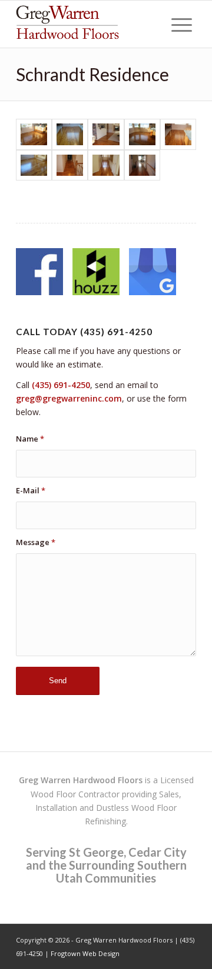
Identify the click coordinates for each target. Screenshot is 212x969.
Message (35, 542)
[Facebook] (39, 273)
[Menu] (181, 24)
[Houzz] (96, 273)
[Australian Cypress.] (70, 134)
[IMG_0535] (142, 165)
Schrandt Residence (92, 74)
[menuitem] (181, 24)
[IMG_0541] (34, 134)
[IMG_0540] (106, 134)
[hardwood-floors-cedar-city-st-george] (88, 24)
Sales (169, 794)
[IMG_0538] (178, 134)
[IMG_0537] (70, 165)
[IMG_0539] (142, 134)
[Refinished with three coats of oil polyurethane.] (34, 165)
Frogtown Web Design (85, 953)
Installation (56, 807)
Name (30, 438)
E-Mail (30, 490)
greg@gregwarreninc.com (69, 398)
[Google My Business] (152, 273)
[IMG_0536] (106, 165)
